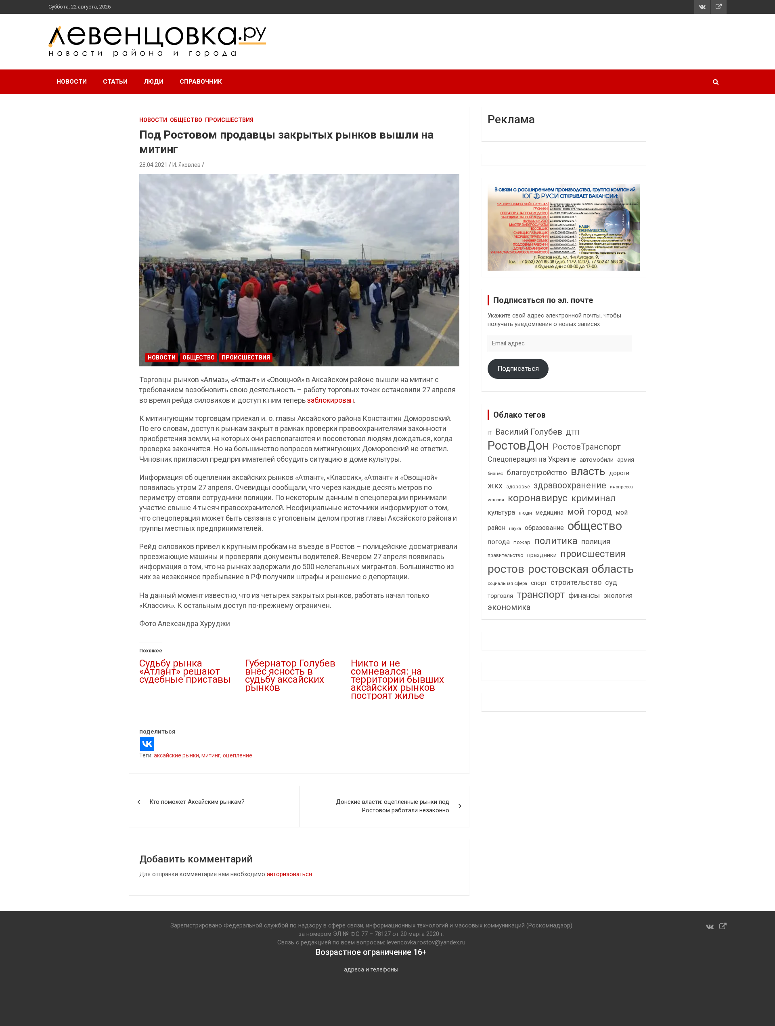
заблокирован (330, 400)
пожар (521, 542)
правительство (506, 555)
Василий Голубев (528, 432)
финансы (584, 595)
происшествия (593, 554)
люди (525, 513)
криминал (593, 498)
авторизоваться (289, 874)
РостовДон (518, 445)
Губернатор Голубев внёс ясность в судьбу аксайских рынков (290, 675)
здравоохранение (570, 485)
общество (595, 526)
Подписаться (518, 368)
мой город (589, 511)
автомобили (597, 459)
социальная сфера (507, 583)
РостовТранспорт (587, 447)
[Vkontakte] (147, 744)
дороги (619, 473)
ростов (506, 569)
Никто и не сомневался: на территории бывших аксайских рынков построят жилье (397, 679)
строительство (576, 582)
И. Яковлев (186, 165)
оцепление (237, 755)
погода (499, 542)
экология (618, 595)
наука (515, 528)
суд (611, 582)
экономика (509, 607)
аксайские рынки (176, 755)
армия (625, 459)
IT (490, 433)
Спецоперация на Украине (532, 459)
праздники (542, 555)
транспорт (541, 594)
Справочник (201, 81)
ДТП (573, 432)
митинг (210, 755)
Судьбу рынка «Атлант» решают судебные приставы (185, 671)
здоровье (518, 487)
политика (556, 541)
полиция (595, 541)
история (496, 499)
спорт (539, 583)
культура (501, 512)
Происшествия (229, 120)
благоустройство (537, 472)
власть (588, 471)
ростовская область (581, 569)
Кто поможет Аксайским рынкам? (197, 801)
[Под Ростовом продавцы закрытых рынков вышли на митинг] (299, 270)
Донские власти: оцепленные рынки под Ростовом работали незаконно (392, 806)
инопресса (621, 487)
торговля (500, 596)
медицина (549, 512)
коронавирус (538, 498)
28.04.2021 (153, 165)
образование (544, 528)
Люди (153, 81)
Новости (72, 81)
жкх (495, 485)
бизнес (495, 473)
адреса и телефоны (371, 969)
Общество (186, 120)
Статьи (115, 81)
